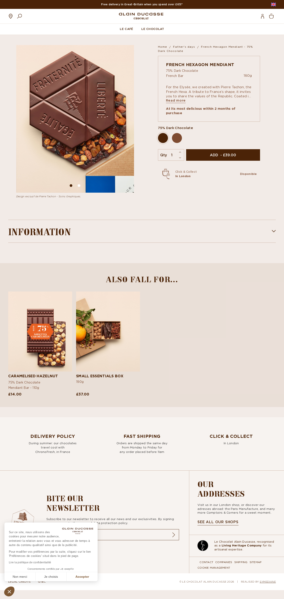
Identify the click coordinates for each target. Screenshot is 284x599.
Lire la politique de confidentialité (30, 562)
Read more (176, 100)
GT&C (42, 581)
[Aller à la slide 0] (71, 186)
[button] (9, 591)
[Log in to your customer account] (262, 16)
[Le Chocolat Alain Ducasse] (141, 16)
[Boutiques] (10, 16)
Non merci (20, 576)
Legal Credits (19, 581)
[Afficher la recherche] (19, 16)
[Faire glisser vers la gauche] (22, 119)
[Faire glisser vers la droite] (128, 119)
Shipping (241, 562)
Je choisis (51, 576)
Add (40, 380)
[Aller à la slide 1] (79, 186)
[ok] (173, 534)
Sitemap (256, 562)
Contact (206, 562)
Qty (163, 155)
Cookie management (213, 567)
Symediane (268, 581)
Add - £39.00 (223, 155)
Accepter (82, 576)
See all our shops (218, 522)
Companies (223, 562)
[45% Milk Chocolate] (177, 138)
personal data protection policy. (103, 523)
